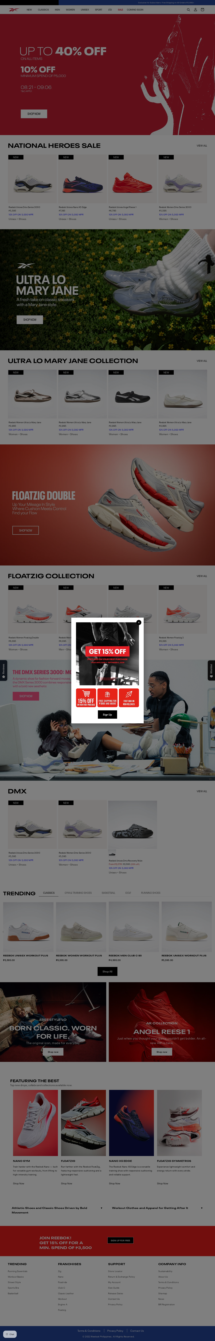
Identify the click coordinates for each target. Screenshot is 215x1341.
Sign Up (107, 714)
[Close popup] (138, 622)
